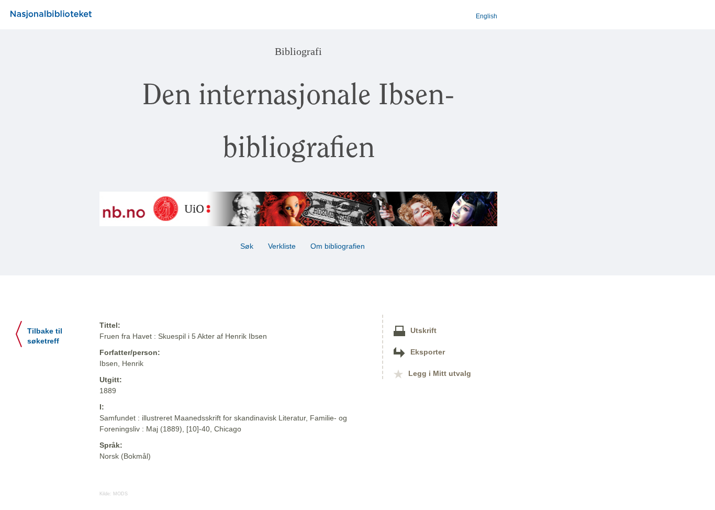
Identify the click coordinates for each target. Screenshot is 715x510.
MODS (120, 493)
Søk (246, 246)
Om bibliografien (338, 246)
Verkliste (282, 246)
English (486, 16)
